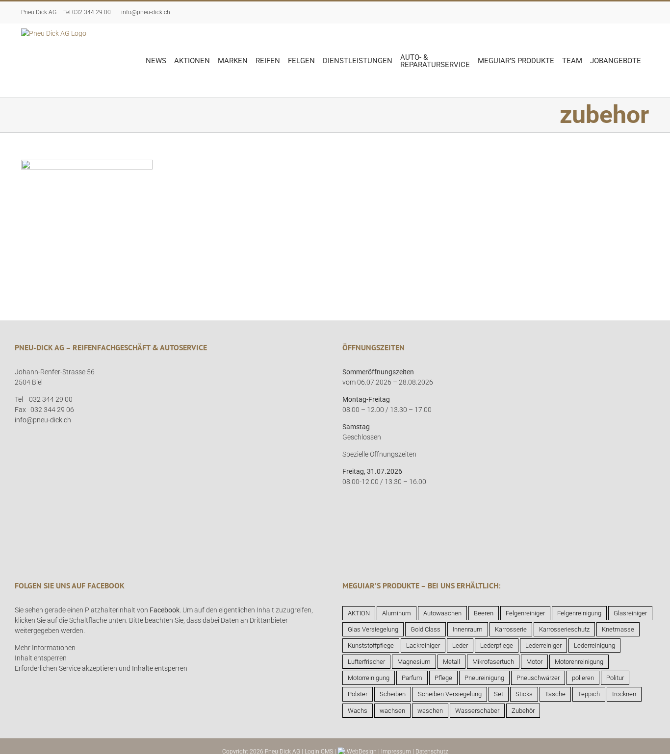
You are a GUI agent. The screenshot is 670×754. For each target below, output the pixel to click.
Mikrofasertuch (493, 661)
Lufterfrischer (366, 661)
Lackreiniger (423, 645)
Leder (460, 645)
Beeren (483, 613)
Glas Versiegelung (373, 629)
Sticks (524, 694)
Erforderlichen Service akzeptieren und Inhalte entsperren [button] (101, 668)
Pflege (443, 677)
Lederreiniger (543, 645)
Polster (357, 694)
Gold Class (425, 629)
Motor (534, 661)
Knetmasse (618, 629)
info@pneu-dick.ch (145, 12)
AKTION (359, 613)
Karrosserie (511, 629)
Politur (615, 677)
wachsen (392, 710)
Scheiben (393, 694)
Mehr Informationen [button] (45, 648)
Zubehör (523, 710)
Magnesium (414, 661)
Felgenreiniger (525, 613)
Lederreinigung (594, 645)
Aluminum (396, 613)
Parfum (412, 677)
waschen (430, 710)
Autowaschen (442, 613)
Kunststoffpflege (371, 645)
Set (498, 694)
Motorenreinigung (579, 661)
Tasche (555, 694)
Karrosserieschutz (564, 629)
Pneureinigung (484, 677)
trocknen (624, 694)
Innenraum (468, 629)
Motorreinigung (368, 677)
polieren (583, 677)
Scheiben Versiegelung (450, 694)
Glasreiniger (630, 613)
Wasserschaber (477, 710)
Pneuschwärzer (538, 677)
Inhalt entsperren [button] (41, 658)
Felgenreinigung (579, 613)
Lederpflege (496, 645)
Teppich (589, 694)
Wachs (357, 710)
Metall (451, 661)
